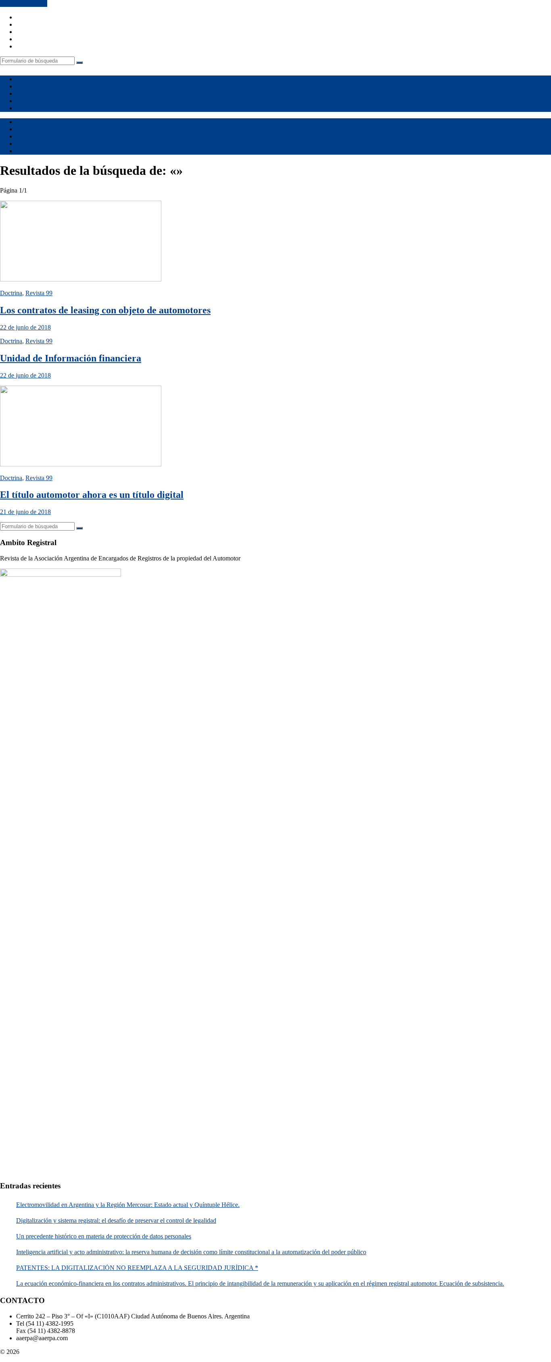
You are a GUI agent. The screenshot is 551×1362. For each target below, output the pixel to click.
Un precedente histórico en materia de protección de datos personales (103, 1236)
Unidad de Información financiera (70, 358)
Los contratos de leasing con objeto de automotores (105, 310)
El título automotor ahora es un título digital (92, 494)
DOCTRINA (33, 93)
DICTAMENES (37, 100)
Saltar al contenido (23, 3)
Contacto (27, 108)
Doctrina (11, 293)
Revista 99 (38, 293)
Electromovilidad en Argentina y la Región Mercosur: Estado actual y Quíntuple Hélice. (128, 1204)
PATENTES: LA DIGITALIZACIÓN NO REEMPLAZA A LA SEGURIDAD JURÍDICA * (137, 1267)
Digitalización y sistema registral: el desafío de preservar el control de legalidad (116, 1220)
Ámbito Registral (38, 86)
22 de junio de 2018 (25, 327)
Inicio (23, 79)
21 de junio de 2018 (25, 511)
